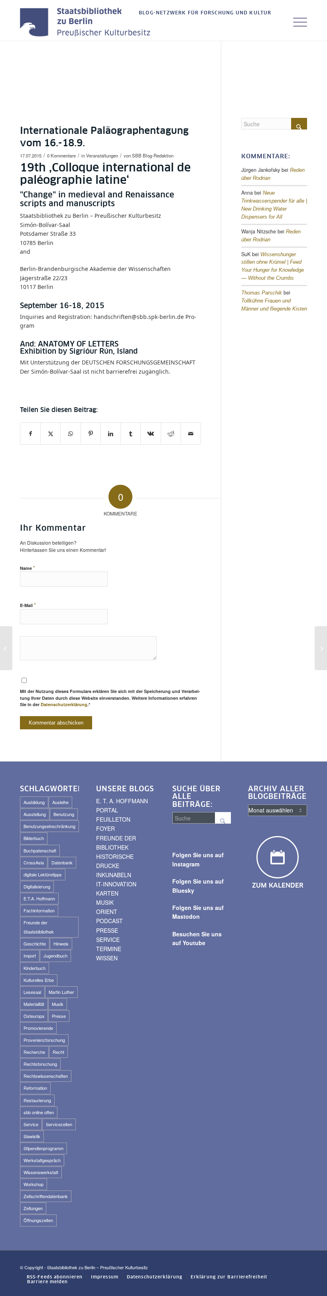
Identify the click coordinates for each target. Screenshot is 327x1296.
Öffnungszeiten (38, 1220)
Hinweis (61, 943)
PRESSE (107, 930)
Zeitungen (33, 1208)
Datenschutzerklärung (64, 704)
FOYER (105, 828)
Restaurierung (37, 1100)
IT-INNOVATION (116, 884)
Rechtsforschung (40, 1064)
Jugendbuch (55, 955)
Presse (59, 1016)
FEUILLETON (113, 819)
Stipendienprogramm (43, 1148)
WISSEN (107, 958)
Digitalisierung (37, 886)
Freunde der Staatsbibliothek (39, 927)
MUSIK (105, 902)
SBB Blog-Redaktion (152, 155)
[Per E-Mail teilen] (191, 433)
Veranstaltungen (102, 155)
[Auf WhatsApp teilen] (70, 433)
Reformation (35, 1088)
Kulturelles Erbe (39, 980)
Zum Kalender (277, 885)
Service (31, 1124)
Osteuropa (34, 1016)
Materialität (34, 1004)
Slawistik (32, 1136)
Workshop (33, 1184)
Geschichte (35, 943)
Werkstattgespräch (42, 1160)
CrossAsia (34, 862)
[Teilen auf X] (50, 433)
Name (27, 567)
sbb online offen (39, 1112)
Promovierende (38, 1028)
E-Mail (28, 605)
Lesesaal (32, 992)
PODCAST (109, 921)
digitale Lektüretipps (43, 874)
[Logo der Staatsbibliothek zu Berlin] (87, 23)
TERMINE (108, 949)
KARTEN (107, 893)
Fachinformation (39, 910)
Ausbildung (34, 802)
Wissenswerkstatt (41, 1172)
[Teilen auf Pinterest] (90, 433)
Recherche (34, 1052)
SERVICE (108, 940)
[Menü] (296, 23)
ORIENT (106, 912)
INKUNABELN (113, 875)
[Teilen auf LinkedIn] (110, 433)
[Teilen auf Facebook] (30, 433)
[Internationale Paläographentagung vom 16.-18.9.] (6, 648)
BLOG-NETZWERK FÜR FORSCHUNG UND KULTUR (205, 13)
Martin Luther (61, 992)
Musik (57, 1004)
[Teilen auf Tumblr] (130, 433)
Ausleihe (60, 802)
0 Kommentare (61, 155)
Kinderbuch (34, 968)
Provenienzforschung (44, 1040)
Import (30, 955)
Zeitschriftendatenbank (46, 1196)
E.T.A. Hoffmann (39, 898)
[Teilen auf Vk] (150, 433)
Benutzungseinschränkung (49, 826)
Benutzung (63, 814)
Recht (58, 1052)
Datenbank (62, 862)
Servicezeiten (59, 1124)
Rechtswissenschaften (46, 1076)
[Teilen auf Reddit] (171, 433)
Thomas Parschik (261, 293)
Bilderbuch (34, 838)
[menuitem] (203, 13)
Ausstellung (35, 814)
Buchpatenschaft (40, 850)
